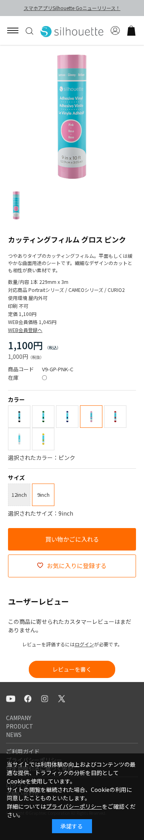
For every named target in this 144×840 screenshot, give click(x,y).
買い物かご (131, 30)
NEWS (14, 735)
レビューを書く (72, 669)
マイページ (115, 30)
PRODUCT (19, 726)
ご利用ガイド (23, 751)
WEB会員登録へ (25, 329)
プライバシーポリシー (74, 806)
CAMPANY (18, 718)
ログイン (84, 644)
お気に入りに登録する (77, 565)
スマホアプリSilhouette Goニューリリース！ (72, 7)
